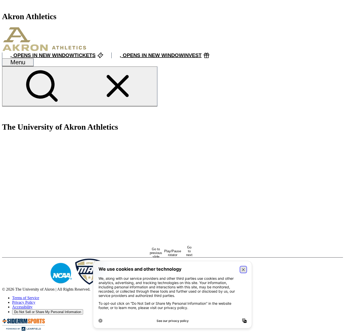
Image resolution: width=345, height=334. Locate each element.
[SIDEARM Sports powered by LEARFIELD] (23, 329)
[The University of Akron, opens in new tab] (25, 285)
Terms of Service (25, 298)
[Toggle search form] (79, 86)
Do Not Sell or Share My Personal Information (47, 312)
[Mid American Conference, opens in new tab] (89, 285)
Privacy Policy (23, 302)
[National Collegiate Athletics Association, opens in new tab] (61, 285)
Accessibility (22, 307)
